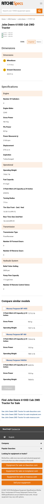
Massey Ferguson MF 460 (16, 334)
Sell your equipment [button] (22, 483)
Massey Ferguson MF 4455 (16, 309)
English (12, 437)
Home (4, 19)
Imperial (31, 42)
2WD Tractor (12, 19)
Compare (8, 388)
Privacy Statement (21, 492)
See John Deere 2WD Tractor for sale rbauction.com (21, 411)
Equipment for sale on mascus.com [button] (22, 477)
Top (40, 501)
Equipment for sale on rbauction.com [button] (22, 465)
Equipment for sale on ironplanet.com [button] (22, 471)
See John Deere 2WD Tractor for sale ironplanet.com (21, 414)
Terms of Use (32, 492)
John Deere (22, 19)
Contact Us (16, 429)
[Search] (39, 11)
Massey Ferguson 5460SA (16, 360)
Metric (39, 42)
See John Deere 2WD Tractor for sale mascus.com (20, 417)
